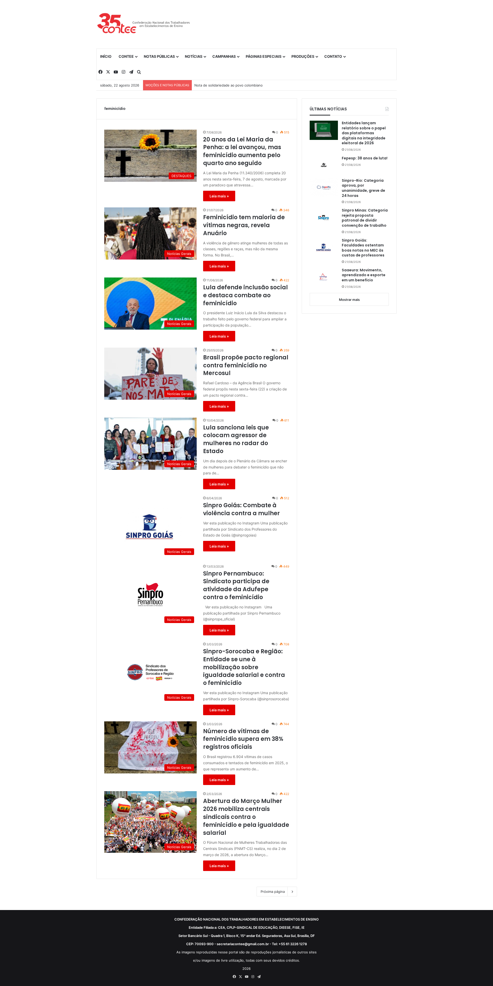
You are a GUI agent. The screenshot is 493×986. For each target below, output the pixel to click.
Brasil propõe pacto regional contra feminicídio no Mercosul (245, 365)
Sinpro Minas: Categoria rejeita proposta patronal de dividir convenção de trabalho (365, 218)
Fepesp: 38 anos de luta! (364, 158)
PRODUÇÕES (302, 56)
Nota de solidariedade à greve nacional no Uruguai (235, 85)
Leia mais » (219, 196)
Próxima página (273, 891)
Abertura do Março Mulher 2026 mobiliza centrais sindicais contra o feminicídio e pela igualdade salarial (246, 817)
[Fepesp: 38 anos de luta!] (324, 165)
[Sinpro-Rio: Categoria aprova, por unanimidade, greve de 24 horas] (324, 187)
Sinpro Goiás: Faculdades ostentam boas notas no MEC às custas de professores (363, 248)
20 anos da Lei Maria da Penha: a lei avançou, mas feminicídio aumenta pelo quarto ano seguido (242, 151)
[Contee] (143, 24)
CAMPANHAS (224, 56)
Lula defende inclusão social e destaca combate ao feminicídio (245, 295)
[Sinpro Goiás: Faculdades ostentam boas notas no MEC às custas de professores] (324, 247)
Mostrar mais (349, 300)
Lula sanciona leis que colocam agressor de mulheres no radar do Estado (236, 439)
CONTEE (126, 56)
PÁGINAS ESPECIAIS (263, 56)
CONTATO (333, 56)
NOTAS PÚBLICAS (159, 56)
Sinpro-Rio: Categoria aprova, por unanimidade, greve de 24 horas (363, 188)
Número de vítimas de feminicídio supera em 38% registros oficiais (243, 739)
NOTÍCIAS (193, 56)
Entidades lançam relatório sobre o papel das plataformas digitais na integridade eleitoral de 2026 (364, 133)
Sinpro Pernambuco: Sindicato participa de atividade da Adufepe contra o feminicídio (236, 585)
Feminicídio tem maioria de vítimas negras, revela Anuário (244, 225)
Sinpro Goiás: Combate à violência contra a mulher (241, 509)
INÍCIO (105, 56)
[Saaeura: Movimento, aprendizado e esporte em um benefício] (324, 277)
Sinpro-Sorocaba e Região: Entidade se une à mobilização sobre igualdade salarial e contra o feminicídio (244, 667)
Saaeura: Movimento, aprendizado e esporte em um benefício (363, 275)
